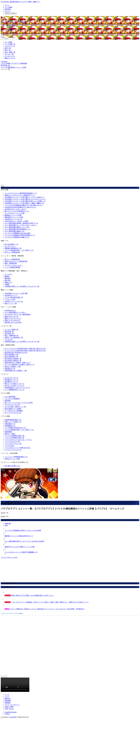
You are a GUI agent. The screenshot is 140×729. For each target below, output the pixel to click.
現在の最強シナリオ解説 (13, 408)
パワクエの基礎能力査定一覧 (14, 436)
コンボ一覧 (8, 339)
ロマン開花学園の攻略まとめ (14, 231)
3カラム (14, 13)
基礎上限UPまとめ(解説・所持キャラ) (17, 362)
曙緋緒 (7, 276)
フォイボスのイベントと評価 (14, 213)
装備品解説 (8, 432)
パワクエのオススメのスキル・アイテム (18, 440)
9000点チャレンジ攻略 (12, 459)
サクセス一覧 (9, 54)
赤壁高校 (8, 400)
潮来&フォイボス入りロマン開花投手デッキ (20, 195)
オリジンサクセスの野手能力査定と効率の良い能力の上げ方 (25, 350)
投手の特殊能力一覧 (11, 356)
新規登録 (8, 9)
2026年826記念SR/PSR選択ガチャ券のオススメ (20, 207)
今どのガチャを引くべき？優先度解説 (17, 314)
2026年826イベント (11, 295)
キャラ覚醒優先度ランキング (14, 389)
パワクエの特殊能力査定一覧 (14, 438)
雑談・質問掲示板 (11, 263)
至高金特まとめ (10, 368)
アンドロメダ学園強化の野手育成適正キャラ (20, 235)
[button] (72, 32)
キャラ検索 (8, 42)
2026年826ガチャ (10, 310)
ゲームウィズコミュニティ (14, 265)
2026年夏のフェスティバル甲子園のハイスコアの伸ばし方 (24, 197)
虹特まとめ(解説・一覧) (13, 366)
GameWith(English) (11, 712)
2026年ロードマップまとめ (14, 301)
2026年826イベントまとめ (13, 219)
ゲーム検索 (8, 7)
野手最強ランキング (11, 379)
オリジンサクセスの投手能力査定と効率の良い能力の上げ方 (25, 348)
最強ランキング (10, 58)
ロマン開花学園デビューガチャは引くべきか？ (21, 225)
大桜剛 (7, 284)
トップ (7, 694)
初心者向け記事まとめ (12, 466)
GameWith (13, 717)
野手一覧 (8, 50)
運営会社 (8, 698)
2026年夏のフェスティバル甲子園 (16, 293)
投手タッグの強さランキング (14, 385)
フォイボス (8, 274)
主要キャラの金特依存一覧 (14, 337)
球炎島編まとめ (10, 426)
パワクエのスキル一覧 (12, 442)
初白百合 (8, 280)
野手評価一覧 (9, 331)
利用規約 (8, 702)
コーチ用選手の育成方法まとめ (15, 428)
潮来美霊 (8, 278)
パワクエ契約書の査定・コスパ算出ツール (19, 250)
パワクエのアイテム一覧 (13, 444)
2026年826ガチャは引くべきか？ (16, 209)
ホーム (7, 5)
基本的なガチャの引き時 (13, 322)
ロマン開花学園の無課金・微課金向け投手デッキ (21, 223)
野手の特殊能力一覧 (11, 354)
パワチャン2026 (10, 299)
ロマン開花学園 (10, 396)
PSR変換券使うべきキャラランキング (17, 387)
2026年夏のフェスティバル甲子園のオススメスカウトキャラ (25, 199)
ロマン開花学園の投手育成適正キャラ (17, 229)
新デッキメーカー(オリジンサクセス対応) (19, 402)
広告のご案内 (9, 706)
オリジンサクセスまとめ (13, 412)
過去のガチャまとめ (11, 316)
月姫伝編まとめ (10, 424)
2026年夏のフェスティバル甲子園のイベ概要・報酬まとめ (24, 203)
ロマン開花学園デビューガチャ (15, 312)
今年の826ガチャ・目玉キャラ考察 (16, 221)
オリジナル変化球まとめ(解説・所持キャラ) (19, 364)
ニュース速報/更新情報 (12, 267)
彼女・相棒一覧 (10, 52)
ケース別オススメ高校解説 (14, 410)
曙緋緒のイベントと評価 (13, 215)
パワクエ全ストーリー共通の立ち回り (17, 448)
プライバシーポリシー (12, 704)
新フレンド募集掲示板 (12, 252)
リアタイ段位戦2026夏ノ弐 (14, 297)
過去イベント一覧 (11, 303)
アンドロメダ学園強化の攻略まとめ (17, 237)
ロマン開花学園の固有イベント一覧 (17, 227)
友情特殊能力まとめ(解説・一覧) (16, 370)
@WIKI (7, 714)
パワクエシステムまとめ (13, 450)
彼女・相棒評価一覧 (11, 335)
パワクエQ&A (9, 446)
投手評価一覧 (9, 333)
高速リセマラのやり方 (12, 320)
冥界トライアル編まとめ (13, 422)
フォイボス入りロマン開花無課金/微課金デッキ (21, 193)
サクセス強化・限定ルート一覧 (15, 406)
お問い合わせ (9, 708)
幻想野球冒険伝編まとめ (13, 420)
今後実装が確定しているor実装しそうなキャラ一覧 (22, 286)
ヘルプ (7, 696)
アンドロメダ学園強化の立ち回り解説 (17, 233)
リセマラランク (10, 46)
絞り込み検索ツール (11, 244)
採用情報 (8, 700)
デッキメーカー (10, 56)
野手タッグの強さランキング (14, 383)
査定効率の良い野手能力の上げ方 (16, 352)
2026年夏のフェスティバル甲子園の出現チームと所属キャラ (25, 201)
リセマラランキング (11, 377)
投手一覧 (8, 48)
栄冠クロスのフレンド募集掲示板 (16, 261)
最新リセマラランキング (13, 318)
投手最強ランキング (11, 381)
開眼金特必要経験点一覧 (13, 248)
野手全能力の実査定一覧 (13, 358)
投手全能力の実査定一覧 (13, 360)
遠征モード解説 (10, 434)
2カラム (7, 13)
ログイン (8, 11)
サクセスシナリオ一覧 (12, 404)
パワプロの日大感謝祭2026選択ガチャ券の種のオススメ (24, 205)
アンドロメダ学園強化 (12, 398)
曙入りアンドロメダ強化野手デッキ (17, 211)
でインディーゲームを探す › (12, 613)
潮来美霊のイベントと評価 (14, 217)
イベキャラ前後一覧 (11, 329)
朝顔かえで (8, 282)
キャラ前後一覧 (10, 44)
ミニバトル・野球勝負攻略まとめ (16, 457)
